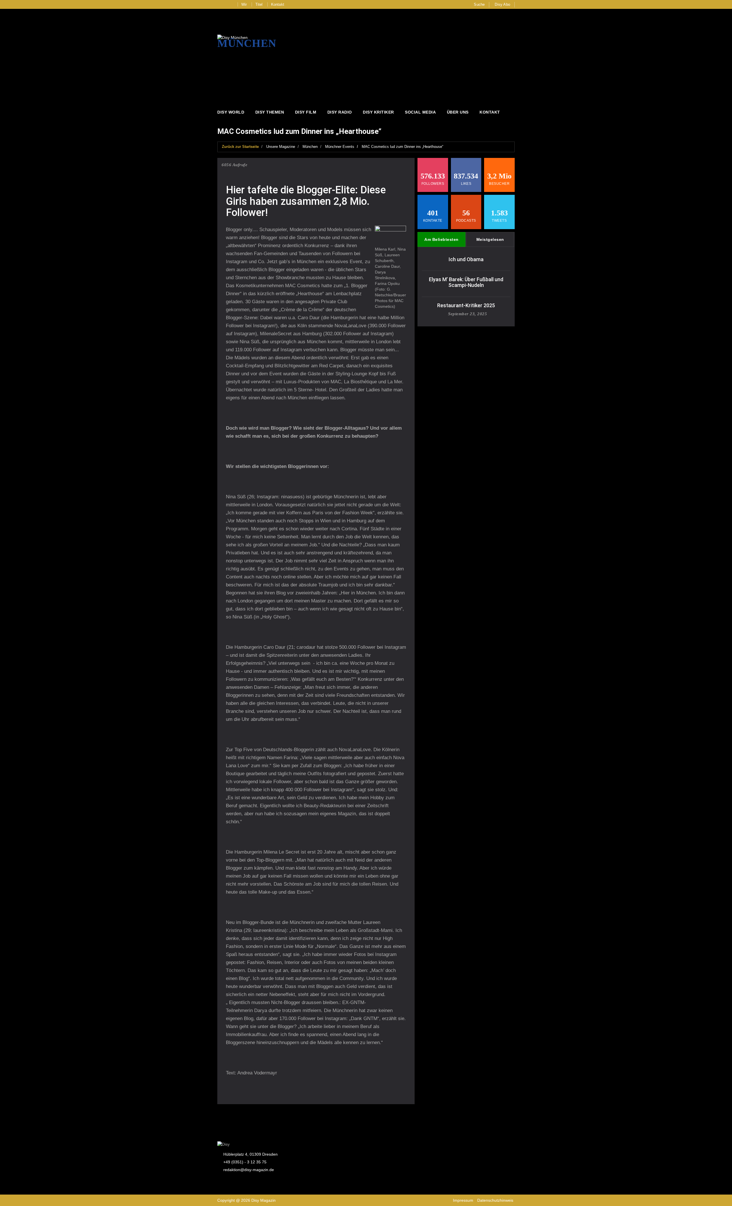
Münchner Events (339, 146)
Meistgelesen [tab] (490, 239)
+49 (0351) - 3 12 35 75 (244, 1162)
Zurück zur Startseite (240, 146)
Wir (244, 4)
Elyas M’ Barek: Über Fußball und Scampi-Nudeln (466, 282)
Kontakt (277, 4)
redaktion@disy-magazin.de (248, 1169)
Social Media (420, 112)
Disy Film (306, 112)
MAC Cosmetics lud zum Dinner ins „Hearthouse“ (402, 146)
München (310, 146)
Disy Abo (502, 4)
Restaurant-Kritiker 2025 (466, 305)
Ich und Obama (466, 259)
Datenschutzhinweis (495, 1200)
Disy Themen (269, 112)
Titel (259, 4)
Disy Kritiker (378, 112)
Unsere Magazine (280, 146)
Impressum (463, 1200)
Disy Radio (339, 112)
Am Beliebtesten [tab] (441, 239)
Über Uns (458, 112)
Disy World (230, 112)
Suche (479, 4)
